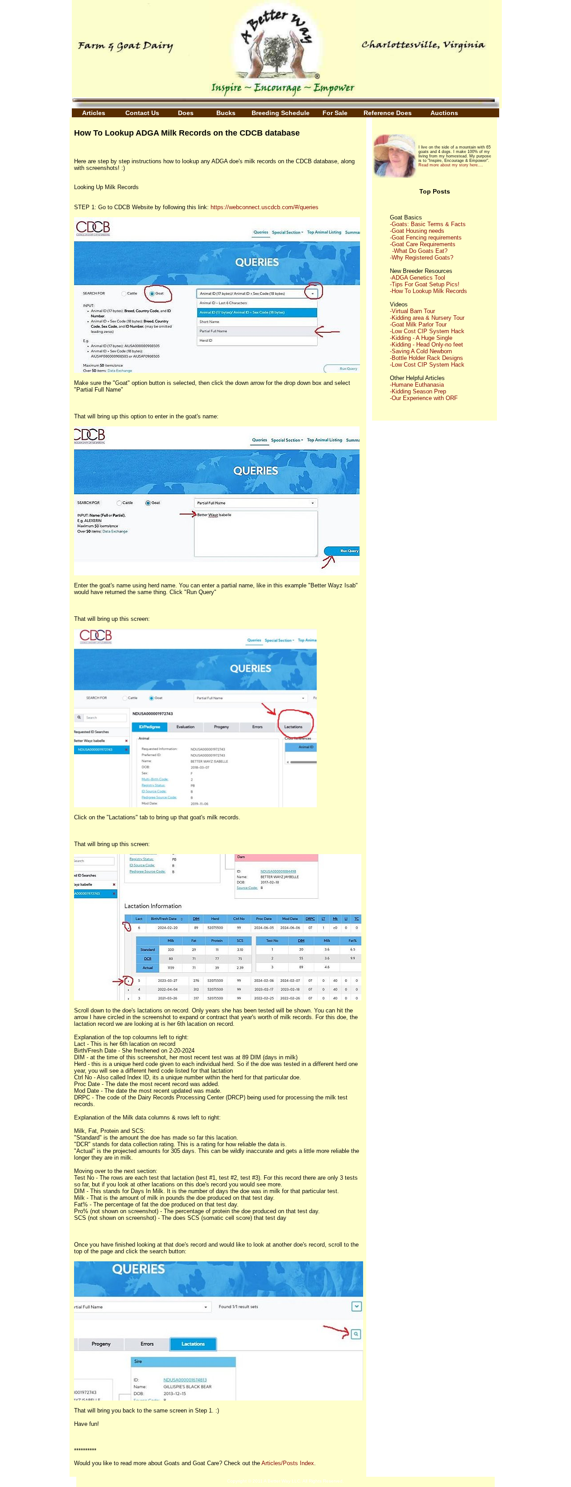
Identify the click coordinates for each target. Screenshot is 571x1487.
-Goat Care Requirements (422, 244)
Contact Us (143, 112)
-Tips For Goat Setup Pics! (424, 284)
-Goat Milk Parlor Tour (418, 324)
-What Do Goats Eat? (419, 251)
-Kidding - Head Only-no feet (426, 344)
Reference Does (388, 112)
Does (186, 112)
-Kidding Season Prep (418, 391)
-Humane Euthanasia (417, 384)
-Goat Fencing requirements (426, 237)
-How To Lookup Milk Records (428, 291)
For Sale (335, 112)
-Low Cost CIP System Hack (427, 331)
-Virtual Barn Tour (412, 311)
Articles (96, 112)
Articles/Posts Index (287, 1463)
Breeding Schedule (281, 112)
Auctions (444, 112)
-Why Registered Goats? (421, 257)
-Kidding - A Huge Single (421, 338)
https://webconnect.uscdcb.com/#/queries (265, 207)
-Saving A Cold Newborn (421, 351)
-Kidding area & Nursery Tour (427, 317)
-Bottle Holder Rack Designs (426, 358)
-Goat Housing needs (417, 230)
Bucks (226, 112)
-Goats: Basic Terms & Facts (428, 224)
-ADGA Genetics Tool (417, 277)
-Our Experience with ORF (424, 398)
